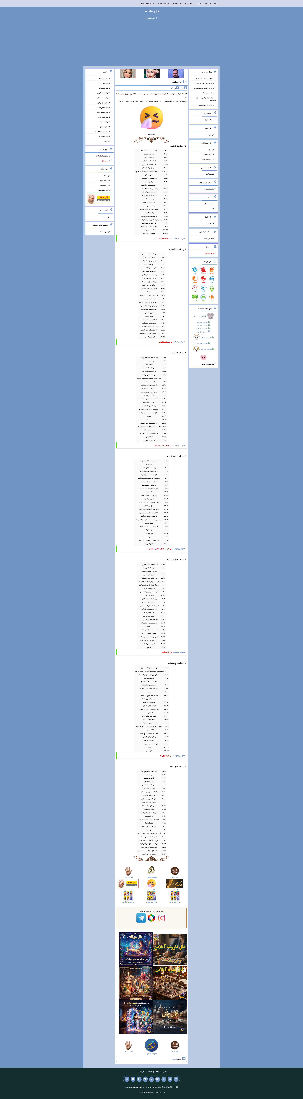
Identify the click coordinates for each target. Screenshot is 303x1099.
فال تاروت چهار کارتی (103, 102)
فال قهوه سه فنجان (208, 154)
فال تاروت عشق (105, 126)
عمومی (174, 1059)
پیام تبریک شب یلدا (104, 190)
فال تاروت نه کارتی (104, 117)
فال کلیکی (211, 223)
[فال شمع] (136, 983)
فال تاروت (198, 3)
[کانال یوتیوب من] (133, 1079)
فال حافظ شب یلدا (104, 185)
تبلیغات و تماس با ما (147, 3)
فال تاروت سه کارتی (103, 97)
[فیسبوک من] (163, 1079)
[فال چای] (170, 1017)
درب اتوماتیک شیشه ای (102, 156)
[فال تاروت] (170, 949)
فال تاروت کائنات (104, 88)
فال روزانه (188, 3)
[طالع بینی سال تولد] (203, 338)
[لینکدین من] (127, 1079)
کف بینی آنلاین (209, 174)
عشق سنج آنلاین (209, 238)
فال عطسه (152, 11)
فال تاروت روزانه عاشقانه (102, 131)
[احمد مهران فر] (176, 74)
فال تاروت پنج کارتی (103, 107)
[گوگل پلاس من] (139, 1079)
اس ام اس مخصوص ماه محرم (205, 83)
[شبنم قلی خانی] (128, 74)
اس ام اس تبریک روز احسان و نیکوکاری (206, 99)
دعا (213, 208)
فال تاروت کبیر (105, 83)
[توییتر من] (145, 1079)
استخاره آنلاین (176, 3)
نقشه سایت (141, 1092)
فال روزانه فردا (105, 231)
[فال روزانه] (136, 949)
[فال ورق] (136, 1017)
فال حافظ (208, 3)
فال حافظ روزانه (105, 180)
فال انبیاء (211, 134)
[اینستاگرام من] (157, 1079)
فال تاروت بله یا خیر (103, 136)
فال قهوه (211, 149)
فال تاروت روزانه (104, 78)
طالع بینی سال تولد (208, 364)
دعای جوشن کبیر (208, 203)
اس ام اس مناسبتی (163, 3)
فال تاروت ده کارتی (104, 121)
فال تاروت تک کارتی (103, 93)
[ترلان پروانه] (152, 74)
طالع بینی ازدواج (209, 189)
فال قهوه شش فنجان (207, 159)
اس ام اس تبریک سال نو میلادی (204, 78)
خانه (215, 3)
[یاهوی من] (176, 1079)
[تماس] (151, 1079)
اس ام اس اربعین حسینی (206, 104)
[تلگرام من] (170, 1079)
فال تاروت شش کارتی (103, 112)
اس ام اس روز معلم (208, 93)
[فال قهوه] (170, 983)
